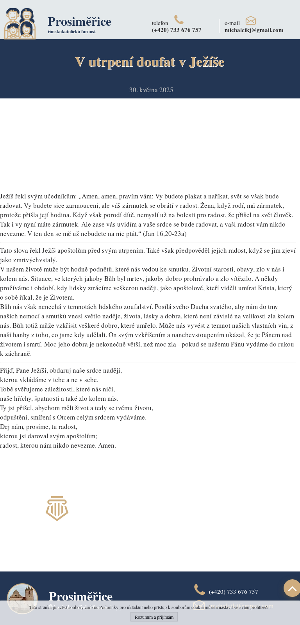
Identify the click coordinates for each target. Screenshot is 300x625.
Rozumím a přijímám (154, 617)
